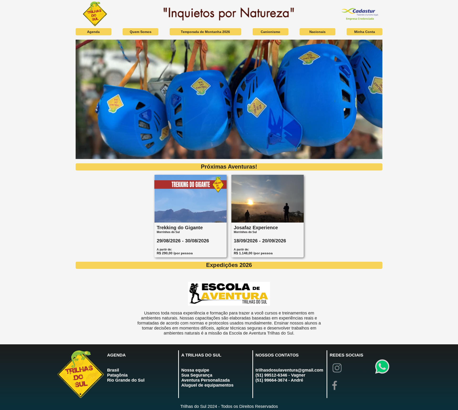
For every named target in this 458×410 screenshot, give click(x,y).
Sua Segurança (196, 375)
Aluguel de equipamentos (207, 385)
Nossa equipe (195, 370)
